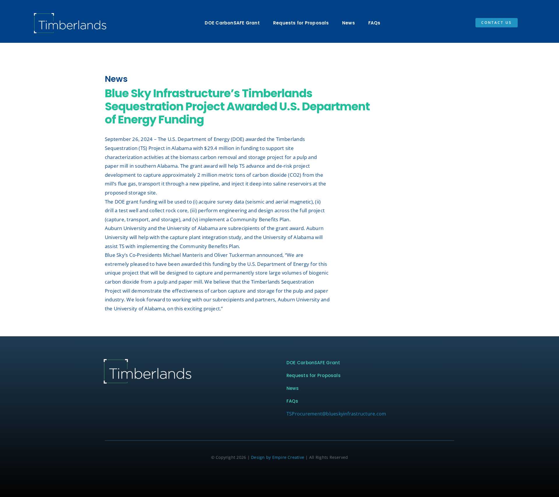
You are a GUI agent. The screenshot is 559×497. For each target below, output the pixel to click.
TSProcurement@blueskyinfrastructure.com (336, 414)
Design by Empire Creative (277, 457)
